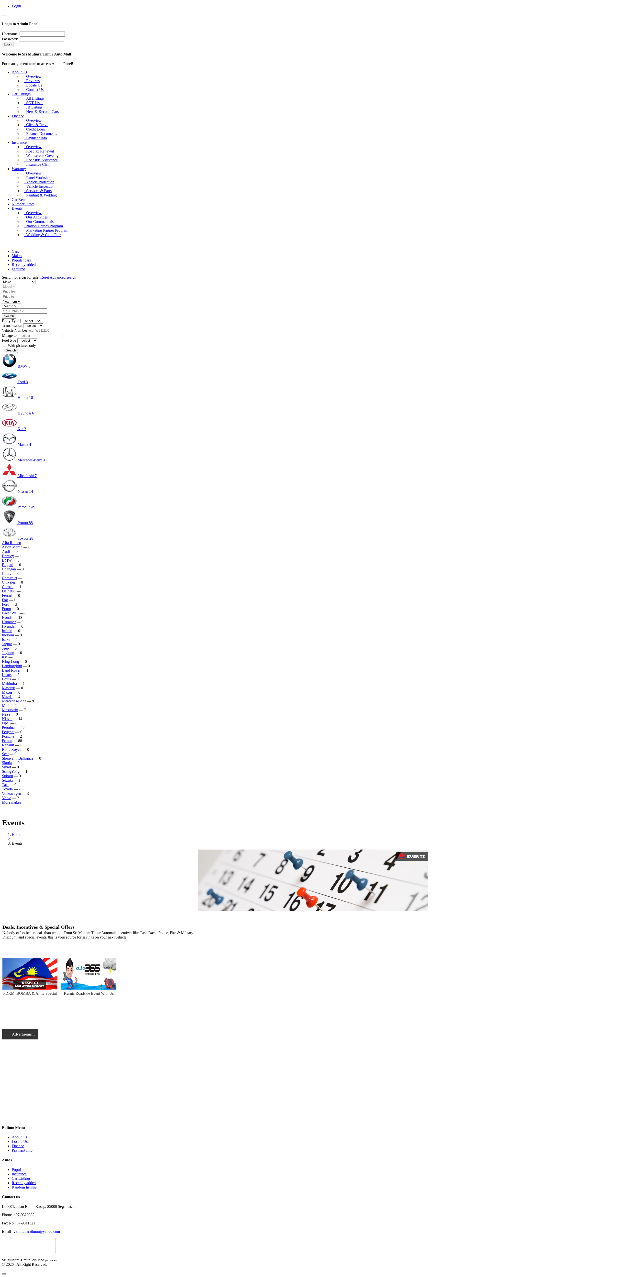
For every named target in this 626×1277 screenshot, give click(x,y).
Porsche (8, 736)
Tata (5, 785)
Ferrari (7, 595)
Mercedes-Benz (14, 701)
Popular (18, 1170)
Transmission (12, 325)
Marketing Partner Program (46, 230)
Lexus (6, 675)
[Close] (4, 15)
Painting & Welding (40, 195)
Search (11, 350)
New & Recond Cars (41, 111)
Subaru (7, 776)
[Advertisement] (117, 1086)
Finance (18, 116)
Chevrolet (9, 578)
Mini (5, 705)
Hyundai (8, 626)
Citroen (7, 587)
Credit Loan (34, 129)
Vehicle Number (14, 330)
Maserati (8, 688)
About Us (19, 72)
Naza (6, 714)
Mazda (7, 697)
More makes (11, 802)
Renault (8, 745)
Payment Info (35, 138)
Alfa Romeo (11, 543)
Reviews (32, 81)
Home (16, 834)
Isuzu (6, 639)
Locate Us (33, 85)
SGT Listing (34, 103)
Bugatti (7, 565)
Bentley (8, 556)
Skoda (7, 763)
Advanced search (63, 277)
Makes (17, 256)
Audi (6, 551)
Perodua (8, 727)
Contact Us (34, 89)
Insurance (19, 142)
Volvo (6, 798)
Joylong (8, 653)
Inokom (8, 635)
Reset (44, 277)
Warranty (19, 169)
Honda (7, 617)
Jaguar (7, 644)
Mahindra (9, 683)
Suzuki (7, 780)
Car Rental (20, 199)
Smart (6, 767)
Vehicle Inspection (39, 186)
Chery (6, 573)
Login (16, 6)
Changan (9, 569)
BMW (7, 560)
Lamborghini (12, 666)
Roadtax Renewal (39, 151)
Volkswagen (11, 793)
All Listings (34, 98)
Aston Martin (12, 547)
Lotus (6, 679)
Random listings (24, 1187)
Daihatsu (9, 591)
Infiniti (7, 631)
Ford (5, 604)
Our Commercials (39, 221)
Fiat (5, 600)
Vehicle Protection (39, 182)
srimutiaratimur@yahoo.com (38, 1231)
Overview (33, 76)
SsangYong (11, 771)
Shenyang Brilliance (17, 758)
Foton (6, 609)
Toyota (7, 789)
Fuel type (9, 340)
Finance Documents (40, 133)
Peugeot (8, 732)
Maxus (7, 692)
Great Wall (10, 613)
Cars (15, 251)
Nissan (7, 719)
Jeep (5, 648)
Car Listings (21, 94)
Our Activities (36, 217)
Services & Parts (38, 191)
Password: (10, 39)
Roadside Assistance (41, 160)
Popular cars (21, 260)
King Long (10, 661)
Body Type (10, 321)
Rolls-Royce (11, 749)
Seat (5, 754)
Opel (6, 723)
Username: (10, 34)
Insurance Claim (37, 164)
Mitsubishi (10, 710)
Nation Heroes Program (43, 226)
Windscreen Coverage (42, 155)
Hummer (9, 622)
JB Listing (33, 107)
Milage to (9, 335)
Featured (18, 269)
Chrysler (8, 582)
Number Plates (23, 204)
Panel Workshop (38, 177)
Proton (7, 741)
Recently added (24, 264)
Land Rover (11, 670)
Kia (5, 657)
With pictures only (21, 345)
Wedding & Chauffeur (42, 235)
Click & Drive (36, 125)
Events (17, 208)
